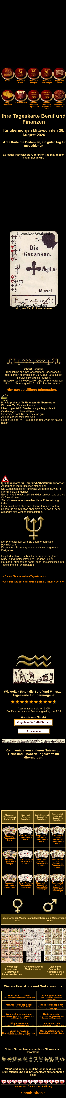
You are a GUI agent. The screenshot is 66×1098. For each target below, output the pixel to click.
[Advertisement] (33, 34)
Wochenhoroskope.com (19, 1016)
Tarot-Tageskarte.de (51, 997)
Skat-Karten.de (51, 1016)
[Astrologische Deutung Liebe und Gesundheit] (55, 960)
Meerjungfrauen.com (51, 1032)
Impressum (20, 1086)
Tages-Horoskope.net (51, 1006)
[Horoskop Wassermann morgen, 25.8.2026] (33, 74)
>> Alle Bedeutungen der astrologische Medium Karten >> (32, 581)
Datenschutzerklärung (40, 1086)
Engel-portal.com (19, 1033)
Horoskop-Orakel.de (19, 996)
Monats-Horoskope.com (19, 1005)
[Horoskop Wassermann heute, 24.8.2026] (20, 74)
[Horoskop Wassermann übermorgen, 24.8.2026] (46, 74)
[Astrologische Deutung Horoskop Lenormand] (12, 961)
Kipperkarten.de (19, 1024)
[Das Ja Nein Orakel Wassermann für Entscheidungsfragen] (20, 101)
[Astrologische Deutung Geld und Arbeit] (34, 961)
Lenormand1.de (51, 1024)
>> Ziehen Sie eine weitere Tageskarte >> (23, 576)
